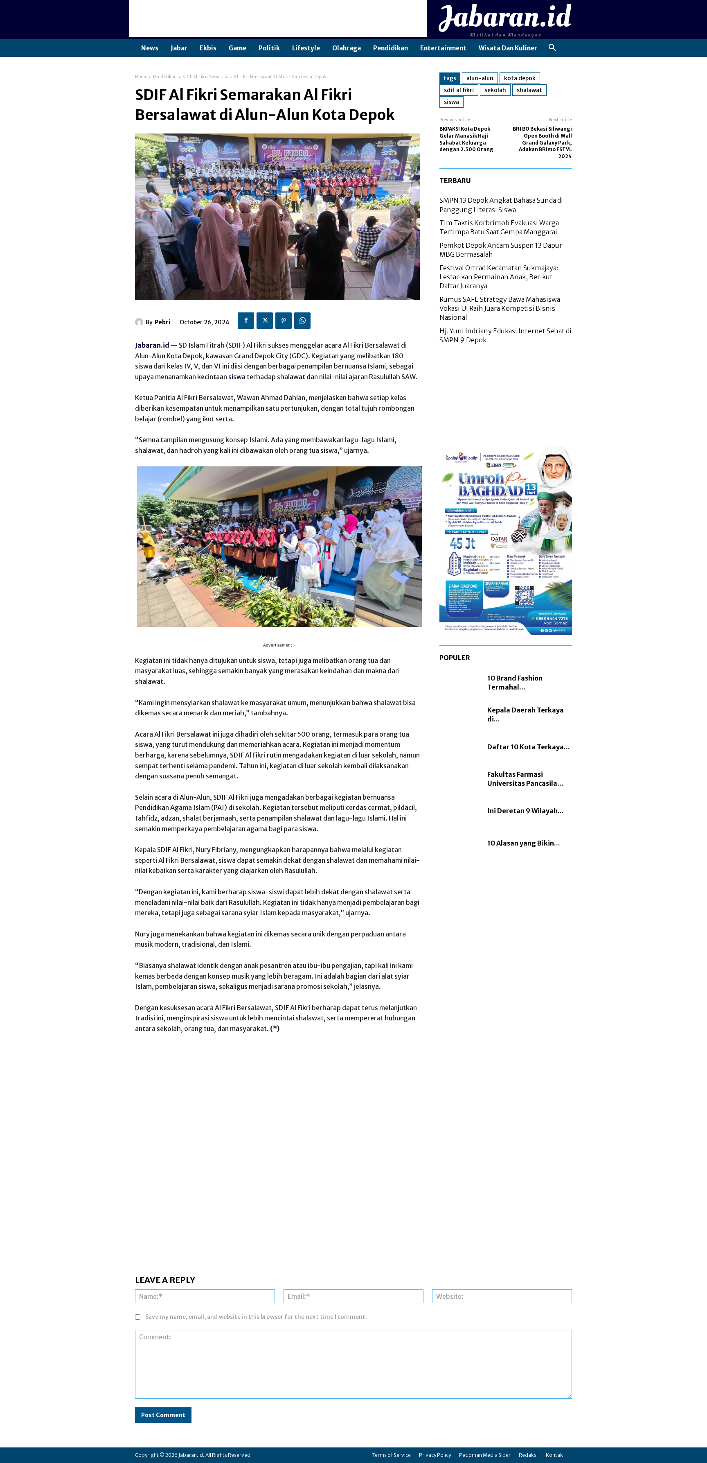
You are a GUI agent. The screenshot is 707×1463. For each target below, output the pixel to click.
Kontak (554, 1455)
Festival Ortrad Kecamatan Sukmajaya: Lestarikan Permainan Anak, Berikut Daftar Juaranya (498, 277)
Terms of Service (391, 1455)
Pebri (162, 322)
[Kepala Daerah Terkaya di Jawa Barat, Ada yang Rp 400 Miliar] (459, 714)
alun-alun (479, 78)
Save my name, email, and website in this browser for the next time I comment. (256, 1317)
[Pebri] (140, 322)
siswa (236, 377)
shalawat (529, 90)
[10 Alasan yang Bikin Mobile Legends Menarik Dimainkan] (459, 843)
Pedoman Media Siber (485, 1455)
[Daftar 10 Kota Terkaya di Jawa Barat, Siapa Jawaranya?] (459, 747)
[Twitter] (265, 320)
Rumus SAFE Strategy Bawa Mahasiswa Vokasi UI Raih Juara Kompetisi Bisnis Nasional (499, 308)
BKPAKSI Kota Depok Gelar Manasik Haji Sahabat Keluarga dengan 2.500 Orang (466, 139)
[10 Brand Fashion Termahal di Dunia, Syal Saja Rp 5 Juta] (459, 682)
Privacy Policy (435, 1455)
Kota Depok (520, 78)
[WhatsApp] (302, 320)
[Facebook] (246, 320)
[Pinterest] (283, 320)
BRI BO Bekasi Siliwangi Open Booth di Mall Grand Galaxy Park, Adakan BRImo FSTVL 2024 (542, 142)
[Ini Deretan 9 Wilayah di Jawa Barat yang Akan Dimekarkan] (459, 811)
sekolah (495, 90)
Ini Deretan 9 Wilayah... (525, 811)
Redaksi (528, 1455)
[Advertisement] (278, 18)
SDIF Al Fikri (459, 90)
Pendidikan (165, 76)
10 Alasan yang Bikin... (523, 843)
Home (141, 76)
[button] (552, 48)
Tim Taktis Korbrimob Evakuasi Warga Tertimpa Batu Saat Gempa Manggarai (499, 227)
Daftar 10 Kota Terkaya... (528, 747)
